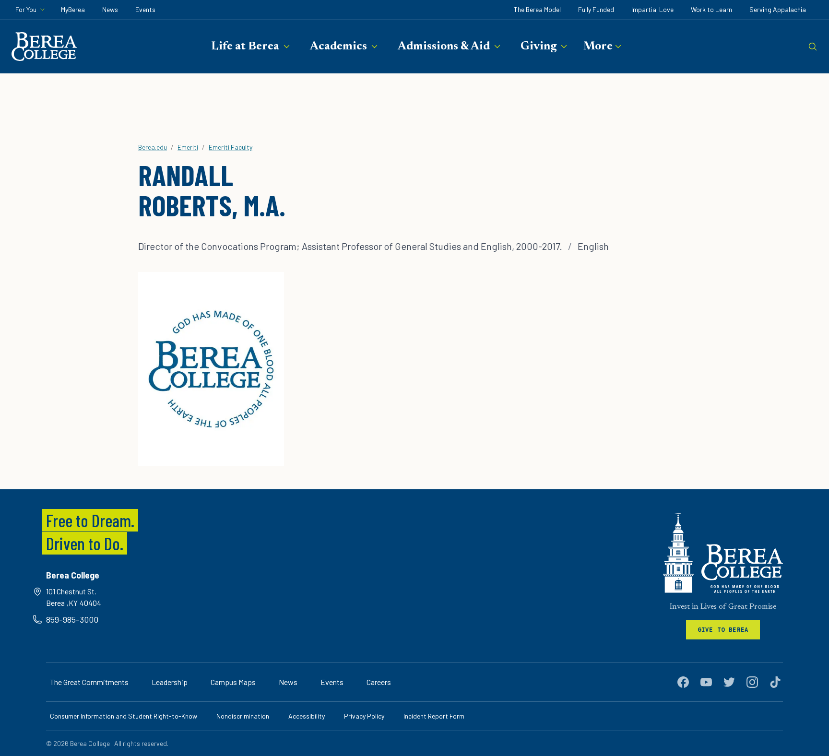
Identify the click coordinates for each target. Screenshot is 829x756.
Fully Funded (596, 9)
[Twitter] (729, 682)
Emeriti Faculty (230, 147)
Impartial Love (652, 9)
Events (145, 9)
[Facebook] (683, 682)
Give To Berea (723, 629)
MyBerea (73, 9)
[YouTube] (706, 682)
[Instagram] (752, 682)
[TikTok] (775, 682)
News (110, 9)
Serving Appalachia (777, 9)
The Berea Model (537, 9)
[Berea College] (723, 552)
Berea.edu (152, 147)
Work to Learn (711, 9)
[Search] (812, 46)
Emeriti (188, 147)
